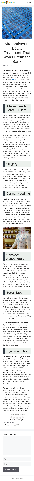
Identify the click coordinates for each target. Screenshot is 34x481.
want (14, 80)
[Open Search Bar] (22, 2)
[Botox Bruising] (8, 2)
